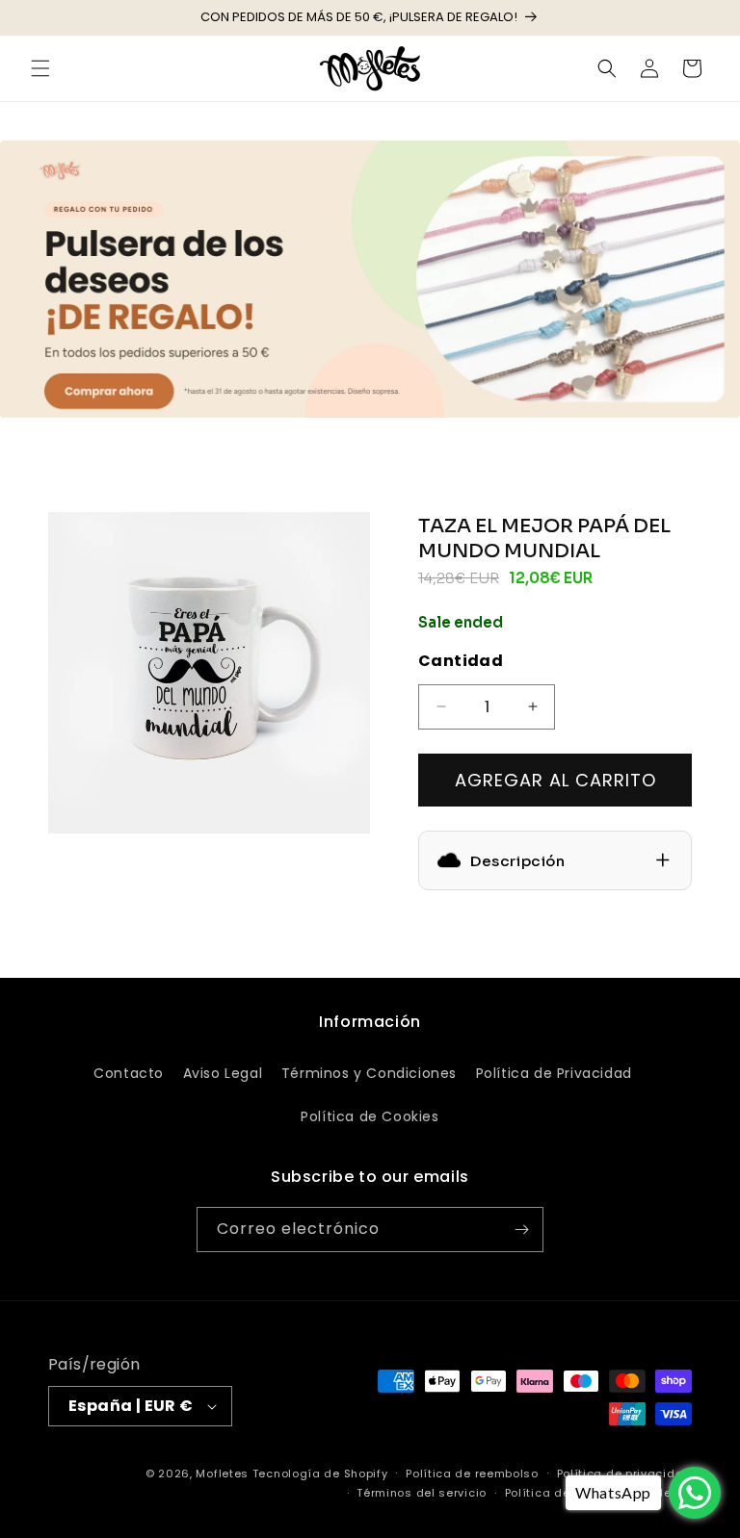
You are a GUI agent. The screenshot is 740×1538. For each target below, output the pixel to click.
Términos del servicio (422, 1492)
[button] (40, 68)
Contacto (128, 1073)
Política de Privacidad (554, 1073)
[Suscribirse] (521, 1229)
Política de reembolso (472, 1473)
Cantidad (460, 661)
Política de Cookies (369, 1116)
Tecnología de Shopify (320, 1473)
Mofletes (222, 1473)
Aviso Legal (223, 1073)
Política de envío (556, 1492)
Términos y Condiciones (369, 1073)
